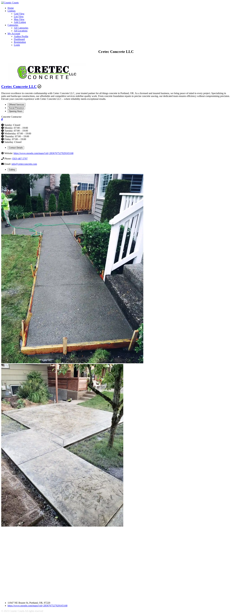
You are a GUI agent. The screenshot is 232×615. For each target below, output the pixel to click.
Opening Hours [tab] (15, 111)
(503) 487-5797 (20, 158)
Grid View (19, 13)
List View (19, 16)
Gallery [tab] (12, 169)
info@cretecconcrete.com (24, 164)
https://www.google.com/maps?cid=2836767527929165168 (43, 153)
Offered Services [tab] (16, 104)
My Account (14, 33)
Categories (13, 25)
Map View (19, 19)
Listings (11, 10)
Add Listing (20, 22)
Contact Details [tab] (16, 148)
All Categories (21, 28)
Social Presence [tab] (16, 108)
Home (11, 8)
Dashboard (19, 39)
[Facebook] (2, 119)
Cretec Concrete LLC (19, 86)
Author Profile (21, 36)
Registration (20, 42)
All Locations (20, 30)
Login (17, 45)
